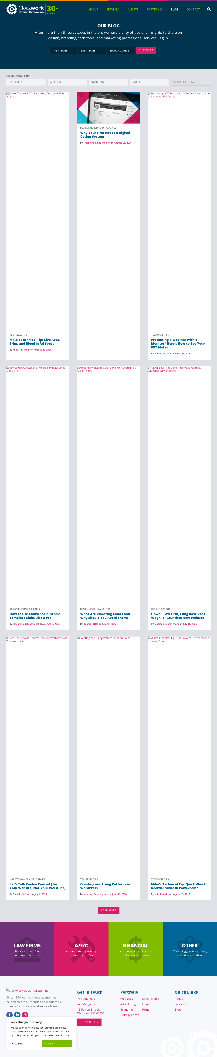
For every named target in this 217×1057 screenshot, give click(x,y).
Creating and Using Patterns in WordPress (105, 886)
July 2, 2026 (40, 894)
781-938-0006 (86, 999)
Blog (174, 9)
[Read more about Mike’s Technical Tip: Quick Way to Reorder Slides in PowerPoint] (179, 638)
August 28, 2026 (42, 349)
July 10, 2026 (190, 623)
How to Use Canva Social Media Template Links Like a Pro (35, 616)
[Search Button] (209, 9)
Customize (17, 1043)
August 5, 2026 (51, 623)
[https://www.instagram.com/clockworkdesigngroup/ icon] (25, 1015)
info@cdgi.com (87, 1004)
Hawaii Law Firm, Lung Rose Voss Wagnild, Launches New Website (178, 616)
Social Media (150, 999)
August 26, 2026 (123, 142)
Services (112, 9)
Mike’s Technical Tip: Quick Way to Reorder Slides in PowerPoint (179, 886)
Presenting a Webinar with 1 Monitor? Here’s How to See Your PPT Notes (178, 343)
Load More (108, 910)
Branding (126, 1009)
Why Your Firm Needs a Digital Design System (105, 135)
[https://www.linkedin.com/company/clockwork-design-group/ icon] (17, 1015)
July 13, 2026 (109, 623)
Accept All (49, 1043)
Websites (126, 999)
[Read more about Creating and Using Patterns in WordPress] (108, 638)
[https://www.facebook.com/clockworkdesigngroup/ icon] (9, 1015)
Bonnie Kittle (161, 353)
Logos (146, 1004)
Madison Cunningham (166, 623)
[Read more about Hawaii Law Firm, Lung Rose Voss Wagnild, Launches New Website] (179, 367)
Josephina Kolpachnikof (97, 142)
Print (145, 1009)
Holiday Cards (129, 1015)
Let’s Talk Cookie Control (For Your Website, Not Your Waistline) (38, 886)
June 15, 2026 (182, 894)
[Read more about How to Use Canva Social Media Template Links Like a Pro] (37, 367)
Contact (193, 9)
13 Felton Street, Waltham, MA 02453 (90, 1011)
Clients (132, 9)
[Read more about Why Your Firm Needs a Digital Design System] (108, 93)
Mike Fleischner (21, 349)
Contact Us (89, 1022)
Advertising (128, 1004)
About (93, 9)
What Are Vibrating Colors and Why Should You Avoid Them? (105, 616)
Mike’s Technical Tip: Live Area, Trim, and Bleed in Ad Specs (35, 341)
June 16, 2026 (119, 894)
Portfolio (154, 9)
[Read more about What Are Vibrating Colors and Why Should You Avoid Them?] (108, 367)
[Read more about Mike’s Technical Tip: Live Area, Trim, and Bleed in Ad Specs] (37, 93)
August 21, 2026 (181, 353)
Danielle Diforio (21, 894)
